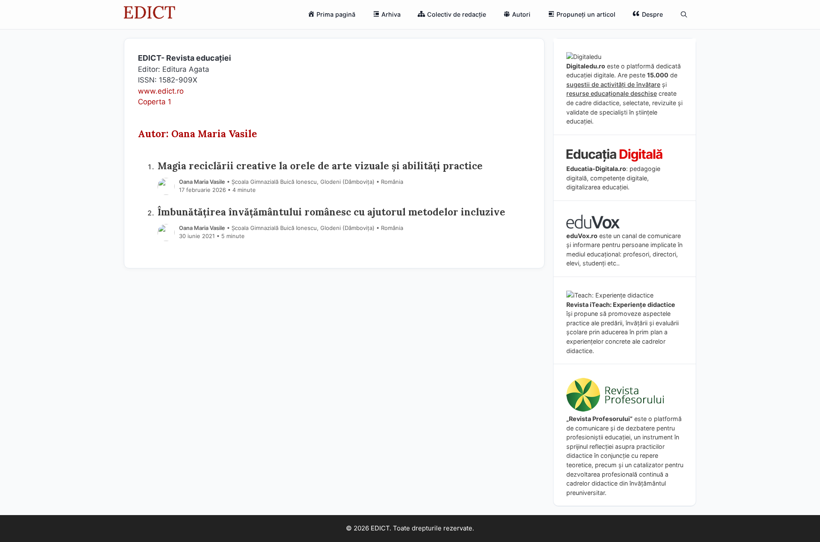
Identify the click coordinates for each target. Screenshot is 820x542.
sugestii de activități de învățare (613, 84)
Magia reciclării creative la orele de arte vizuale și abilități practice (320, 165)
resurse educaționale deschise (611, 93)
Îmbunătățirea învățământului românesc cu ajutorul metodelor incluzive (331, 212)
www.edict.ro (161, 91)
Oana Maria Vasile (202, 181)
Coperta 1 (154, 101)
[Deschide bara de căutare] (684, 14)
